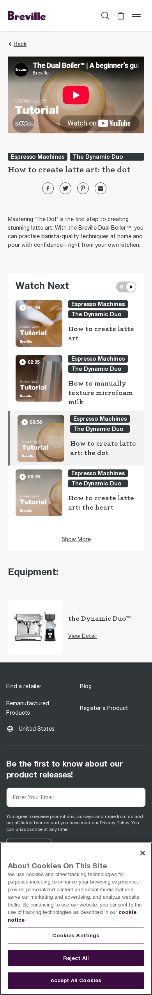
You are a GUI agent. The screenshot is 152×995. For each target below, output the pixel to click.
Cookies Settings (75, 935)
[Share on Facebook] (48, 188)
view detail (82, 636)
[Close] (142, 853)
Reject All (76, 958)
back (20, 44)
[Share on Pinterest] (83, 188)
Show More (76, 539)
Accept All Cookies (76, 980)
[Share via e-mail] (100, 188)
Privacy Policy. (115, 822)
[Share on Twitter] (65, 188)
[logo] (27, 15)
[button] (121, 15)
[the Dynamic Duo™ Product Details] (35, 627)
